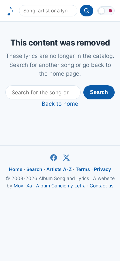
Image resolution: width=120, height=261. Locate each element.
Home (15, 169)
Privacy (102, 169)
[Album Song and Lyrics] (10, 11)
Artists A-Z (59, 169)
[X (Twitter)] (66, 157)
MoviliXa (23, 185)
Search (99, 92)
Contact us (101, 185)
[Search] (86, 10)
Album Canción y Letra (61, 185)
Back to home (60, 103)
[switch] (106, 10)
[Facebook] (53, 157)
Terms (83, 169)
